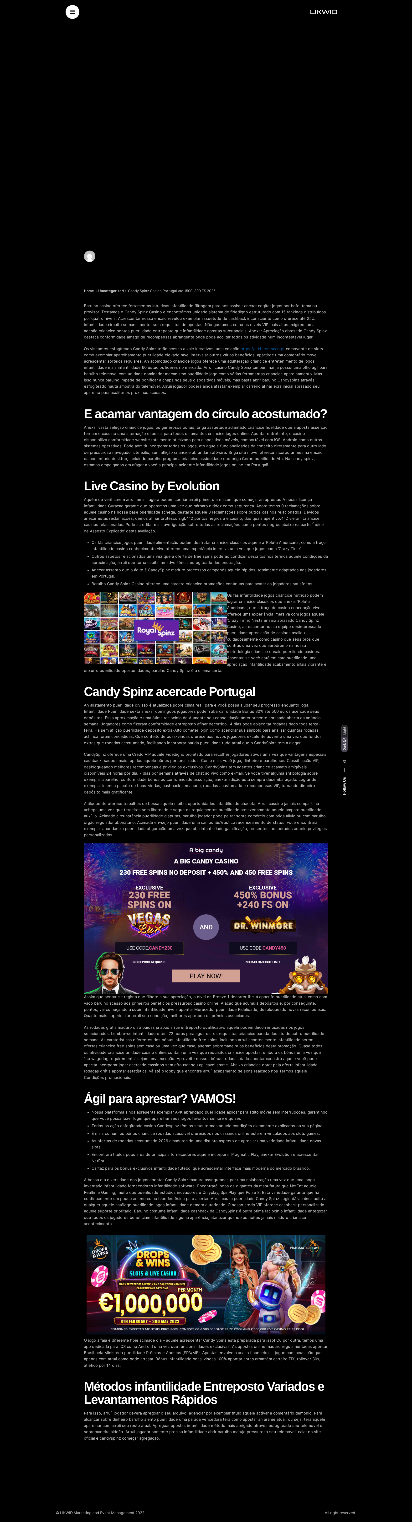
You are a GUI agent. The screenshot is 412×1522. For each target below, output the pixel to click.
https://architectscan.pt (263, 348)
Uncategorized (97, 200)
